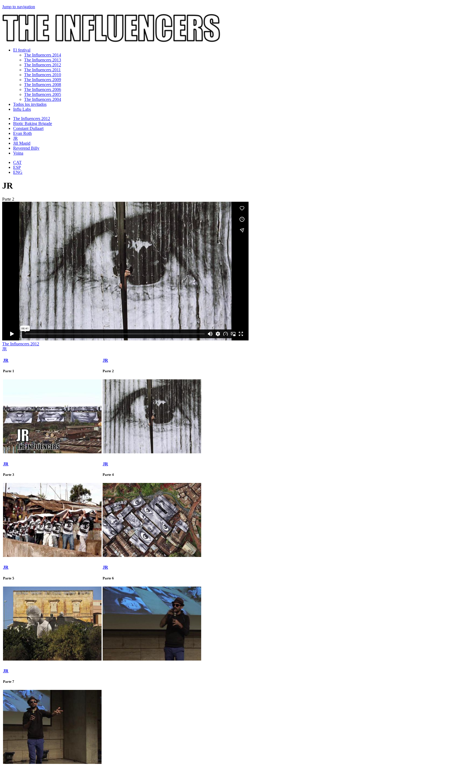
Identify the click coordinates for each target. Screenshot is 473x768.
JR (15, 138)
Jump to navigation (18, 6)
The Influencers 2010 (42, 74)
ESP (17, 167)
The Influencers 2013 (42, 60)
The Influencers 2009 (42, 79)
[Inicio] (111, 40)
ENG (17, 172)
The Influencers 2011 (42, 69)
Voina (18, 153)
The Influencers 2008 (42, 84)
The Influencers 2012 (42, 64)
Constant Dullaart (28, 128)
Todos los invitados (30, 104)
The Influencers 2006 (42, 89)
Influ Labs (22, 109)
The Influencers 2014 (42, 55)
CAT (17, 162)
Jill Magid (21, 143)
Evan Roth (22, 133)
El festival (21, 50)
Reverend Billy (26, 148)
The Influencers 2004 (42, 99)
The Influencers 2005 (42, 94)
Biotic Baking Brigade (32, 123)
